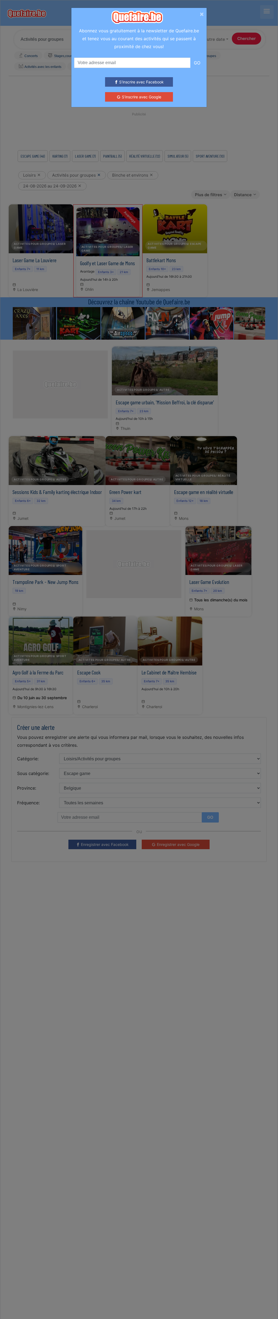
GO (197, 62)
